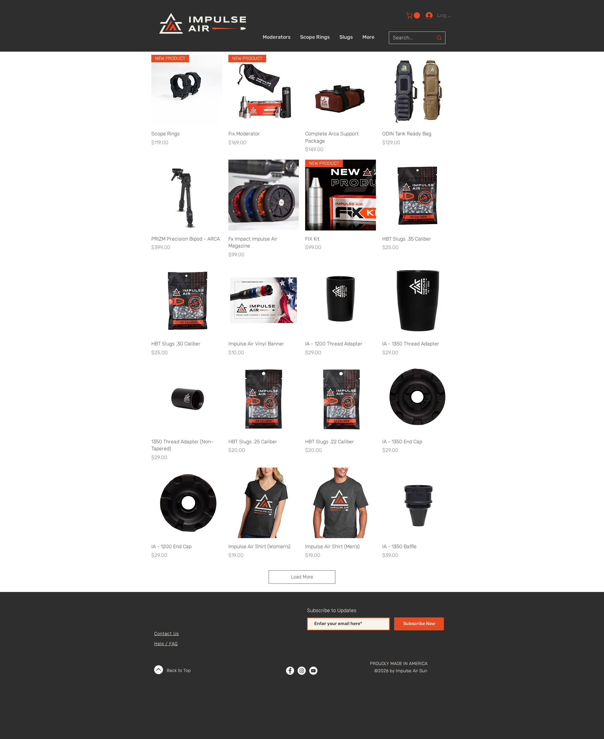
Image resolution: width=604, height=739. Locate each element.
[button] (414, 15)
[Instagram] (302, 671)
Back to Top (179, 670)
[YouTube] (313, 671)
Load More (302, 577)
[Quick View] (340, 90)
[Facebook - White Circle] (290, 671)
